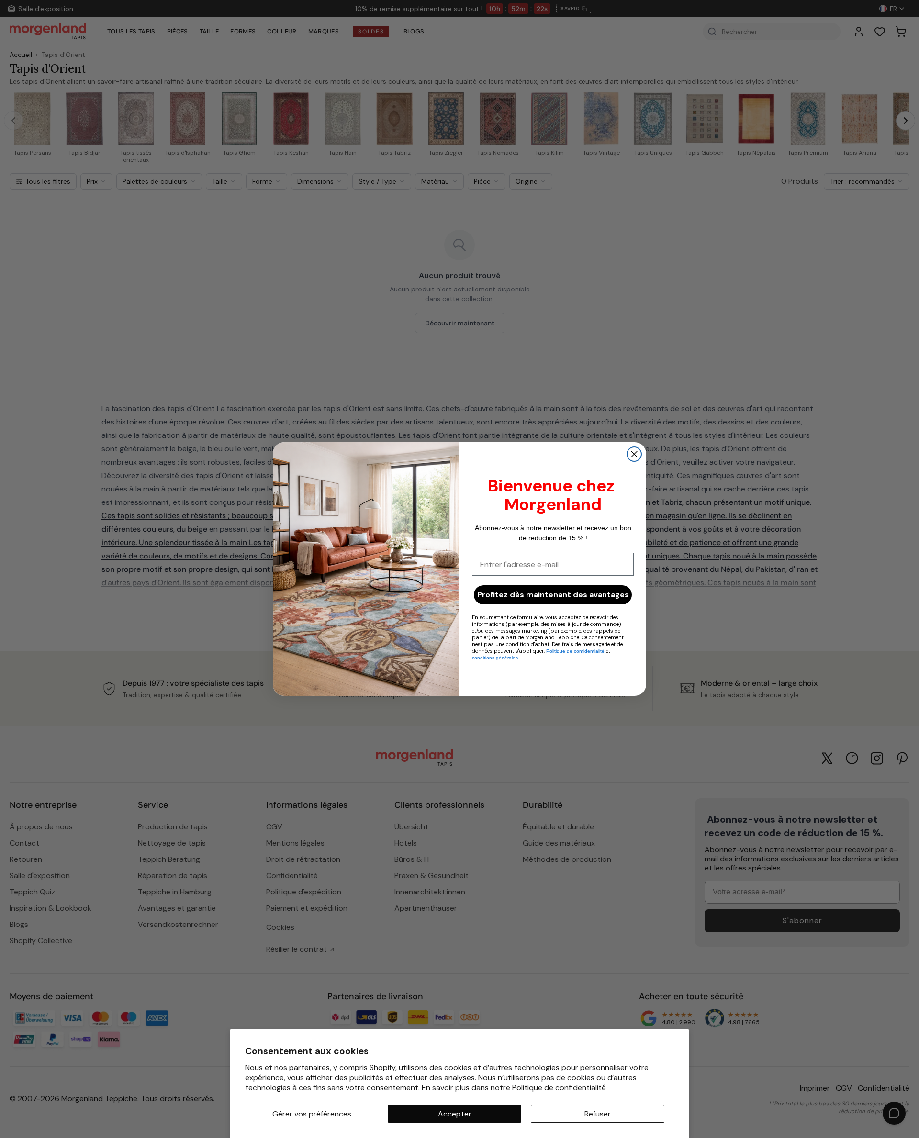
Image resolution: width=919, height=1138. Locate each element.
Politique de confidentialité (559, 1087)
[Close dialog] (634, 454)
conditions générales (495, 657)
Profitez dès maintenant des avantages (553, 595)
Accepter (454, 1114)
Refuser (597, 1114)
